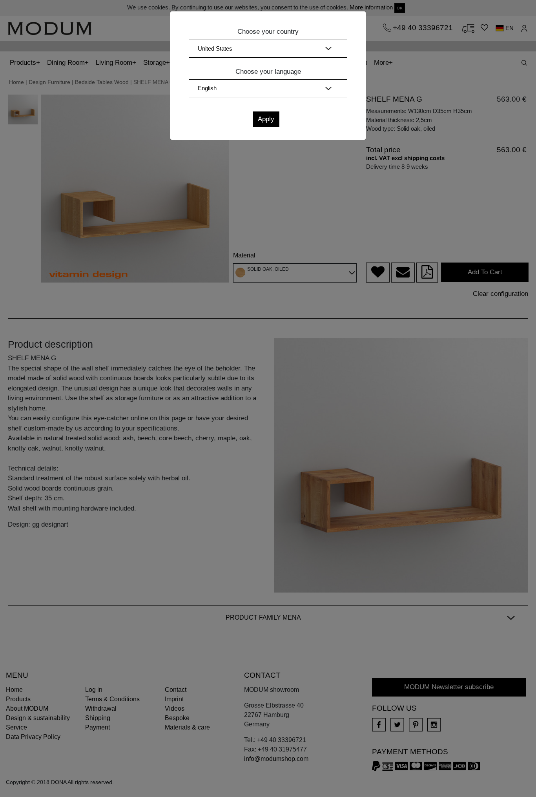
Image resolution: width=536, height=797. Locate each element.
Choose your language (268, 71)
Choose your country (268, 31)
